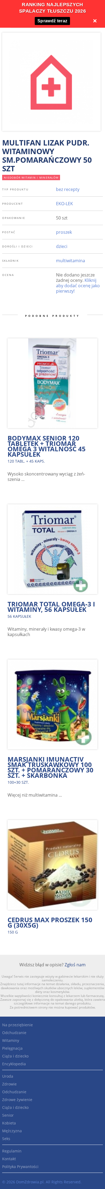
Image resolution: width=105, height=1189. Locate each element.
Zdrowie (9, 1084)
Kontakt (9, 1158)
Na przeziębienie (17, 1024)
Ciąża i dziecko (15, 1056)
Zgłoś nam (75, 965)
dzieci (61, 246)
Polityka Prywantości (20, 1166)
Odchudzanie (14, 1032)
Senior (8, 1115)
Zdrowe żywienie (17, 1099)
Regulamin (12, 1150)
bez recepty (67, 189)
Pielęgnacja (12, 1048)
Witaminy (10, 1040)
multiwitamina (70, 261)
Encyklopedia (14, 1063)
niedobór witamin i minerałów (31, 177)
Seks (6, 1138)
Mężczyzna (12, 1130)
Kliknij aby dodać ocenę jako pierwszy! (78, 285)
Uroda (7, 1076)
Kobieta (9, 1123)
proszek (64, 232)
